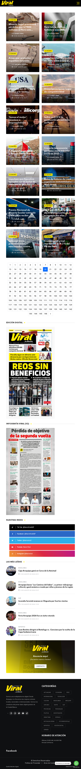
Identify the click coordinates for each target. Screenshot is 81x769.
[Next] (50, 313)
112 (50, 300)
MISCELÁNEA (57, 700)
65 (10, 287)
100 (55, 296)
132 (20, 309)
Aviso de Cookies (50, 763)
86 (50, 291)
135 (35, 309)
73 (50, 287)
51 (71, 278)
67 (20, 287)
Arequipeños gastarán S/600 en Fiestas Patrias (22, 152)
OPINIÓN (46, 729)
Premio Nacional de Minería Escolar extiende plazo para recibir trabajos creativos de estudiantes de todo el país (22, 213)
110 (40, 300)
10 (60, 265)
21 (50, 269)
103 (70, 296)
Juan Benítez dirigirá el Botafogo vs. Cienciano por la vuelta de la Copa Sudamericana (46, 631)
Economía (12, 20)
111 (45, 300)
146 (45, 314)
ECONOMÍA (59, 692)
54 (20, 283)
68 (25, 287)
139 (55, 309)
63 (65, 283)
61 (55, 283)
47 (50, 278)
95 (30, 296)
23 (60, 269)
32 (40, 274)
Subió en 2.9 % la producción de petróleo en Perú (57, 120)
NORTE (56, 705)
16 (25, 269)
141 (65, 309)
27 (15, 274)
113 (55, 300)
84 (40, 291)
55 (25, 283)
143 (30, 314)
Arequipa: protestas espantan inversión (20, 59)
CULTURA (46, 700)
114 (60, 300)
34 (50, 274)
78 (10, 291)
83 (35, 291)
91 (10, 296)
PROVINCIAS (47, 709)
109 (35, 300)
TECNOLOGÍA (61, 696)
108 (30, 300)
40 (15, 278)
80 (20, 291)
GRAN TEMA (47, 717)
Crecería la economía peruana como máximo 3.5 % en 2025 (57, 151)
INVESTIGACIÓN (58, 713)
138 (50, 309)
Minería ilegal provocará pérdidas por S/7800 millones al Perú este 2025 (22, 27)
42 (25, 278)
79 (15, 291)
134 (30, 309)
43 (30, 278)
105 (15, 300)
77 (71, 287)
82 (30, 291)
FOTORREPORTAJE (64, 721)
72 (45, 287)
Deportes (21, 627)
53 (15, 283)
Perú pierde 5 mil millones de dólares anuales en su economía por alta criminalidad (58, 213)
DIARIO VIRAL (19, 33)
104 (10, 300)
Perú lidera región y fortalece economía (55, 28)
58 (40, 283)
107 (25, 300)
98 (45, 296)
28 (20, 274)
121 (30, 305)
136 (40, 309)
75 (60, 287)
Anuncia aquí (40, 657)
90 (71, 291)
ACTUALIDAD (47, 692)
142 (70, 309)
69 (30, 287)
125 (50, 305)
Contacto (40, 666)
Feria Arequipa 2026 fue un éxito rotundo (36, 616)
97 (40, 296)
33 (45, 274)
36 (60, 274)
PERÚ (67, 692)
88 (60, 291)
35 (55, 274)
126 (55, 305)
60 (50, 283)
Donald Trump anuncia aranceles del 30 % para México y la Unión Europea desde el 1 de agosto (22, 89)
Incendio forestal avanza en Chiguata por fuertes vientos (43, 601)
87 (55, 291)
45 (40, 278)
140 (60, 309)
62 (60, 283)
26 (10, 274)
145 (40, 314)
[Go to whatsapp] (76, 763)
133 (25, 309)
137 (45, 309)
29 (25, 274)
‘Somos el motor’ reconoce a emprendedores (18, 120)
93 (20, 296)
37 (65, 274)
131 (15, 309)
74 (55, 287)
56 (30, 283)
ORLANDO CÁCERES (21, 64)
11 (65, 265)
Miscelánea (22, 568)
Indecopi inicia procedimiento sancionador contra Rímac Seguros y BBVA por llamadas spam (21, 244)
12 (71, 265)
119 (20, 305)
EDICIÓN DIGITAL (59, 725)
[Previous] (10, 265)
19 (40, 269)
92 (15, 296)
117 (10, 305)
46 (45, 278)
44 (35, 278)
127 (60, 305)
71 (40, 287)
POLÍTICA (46, 713)
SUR (64, 705)
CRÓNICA (57, 717)
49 (60, 278)
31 (35, 274)
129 (70, 305)
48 (55, 278)
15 (20, 269)
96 (35, 296)
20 (45, 269)
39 (10, 278)
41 (20, 278)
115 (65, 300)
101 (60, 296)
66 (15, 287)
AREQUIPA (68, 700)
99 (50, 296)
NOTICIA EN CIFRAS (49, 721)
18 (35, 269)
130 (10, 309)
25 (71, 269)
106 (20, 300)
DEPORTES (47, 725)
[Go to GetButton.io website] (76, 767)
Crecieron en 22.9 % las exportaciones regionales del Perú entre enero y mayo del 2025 (58, 58)
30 (30, 274)
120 (25, 305)
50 (65, 278)
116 (70, 300)
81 (25, 291)
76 (65, 287)
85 (45, 291)
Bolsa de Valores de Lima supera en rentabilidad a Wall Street (58, 182)
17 (30, 269)
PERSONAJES (59, 709)
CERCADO (46, 705)
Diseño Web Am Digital (12, 766)
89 (65, 291)
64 (71, 283)
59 (45, 283)
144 (35, 314)
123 (40, 305)
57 (35, 283)
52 (10, 283)
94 (25, 296)
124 (45, 305)
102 (65, 296)
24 (65, 269)
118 (15, 305)
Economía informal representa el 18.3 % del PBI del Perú (57, 244)
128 (65, 305)
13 (10, 269)
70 (35, 287)
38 (71, 274)
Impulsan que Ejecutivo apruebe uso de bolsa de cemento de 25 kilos (22, 182)
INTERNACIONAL (48, 696)
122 (35, 305)
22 (55, 269)
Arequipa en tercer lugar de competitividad (58, 90)
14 (15, 269)
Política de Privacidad (32, 763)
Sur (19, 598)
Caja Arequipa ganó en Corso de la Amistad (37, 571)
